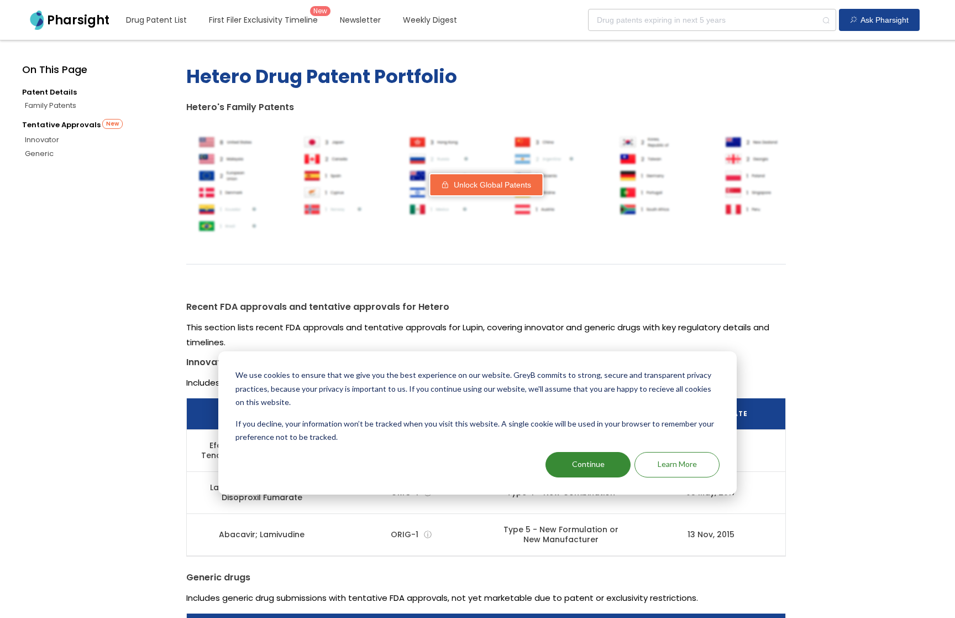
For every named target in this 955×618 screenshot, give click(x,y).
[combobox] (712, 20)
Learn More (677, 464)
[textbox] (712, 20)
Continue (588, 464)
